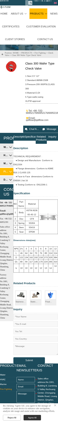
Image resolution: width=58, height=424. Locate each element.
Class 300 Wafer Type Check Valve (26, 55)
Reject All (12, 417)
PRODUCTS (26, 53)
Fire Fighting (40, 53)
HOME (16, 53)
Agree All (32, 417)
